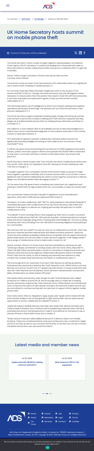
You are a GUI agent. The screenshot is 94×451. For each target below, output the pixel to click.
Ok (48, 447)
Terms (75, 417)
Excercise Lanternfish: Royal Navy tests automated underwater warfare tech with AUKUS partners (67, 366)
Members (48, 417)
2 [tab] (47, 393)
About (33, 417)
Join (60, 413)
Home (33, 413)
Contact (62, 421)
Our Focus (33, 423)
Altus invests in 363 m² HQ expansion (27, 363)
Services (48, 421)
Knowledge (39, 19)
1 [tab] (43, 393)
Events (47, 413)
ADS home (26, 19)
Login (60, 417)
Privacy (75, 413)
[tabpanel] (27, 367)
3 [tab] (50, 393)
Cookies (75, 421)
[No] (91, 445)
